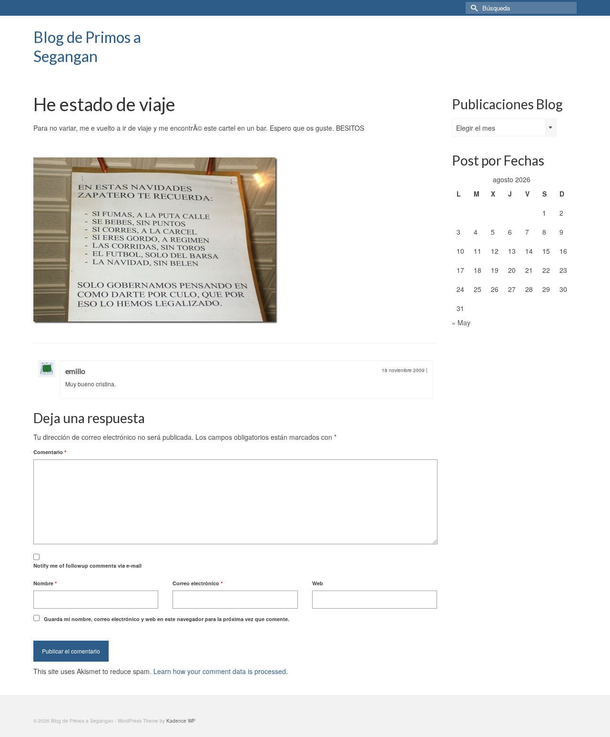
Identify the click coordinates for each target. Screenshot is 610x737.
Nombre (45, 583)
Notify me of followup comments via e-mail (87, 565)
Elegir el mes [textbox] (475, 128)
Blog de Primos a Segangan (87, 46)
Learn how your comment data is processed (219, 671)
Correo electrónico (198, 583)
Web (317, 583)
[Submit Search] (473, 8)
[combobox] (504, 127)
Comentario (49, 452)
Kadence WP (180, 720)
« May (461, 322)
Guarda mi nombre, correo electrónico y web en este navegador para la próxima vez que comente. (166, 619)
